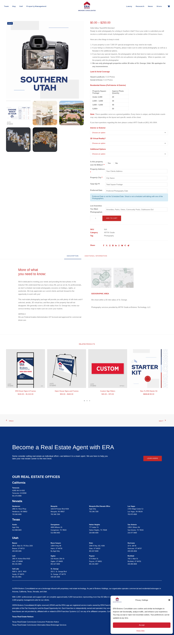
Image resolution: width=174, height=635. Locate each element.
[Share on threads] (109, 245)
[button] (169, 600)
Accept (141, 625)
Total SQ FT (95, 184)
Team (6, 6)
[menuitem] (7, 6)
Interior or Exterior (98, 128)
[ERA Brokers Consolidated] (87, 6)
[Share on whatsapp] (119, 245)
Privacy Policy (140, 630)
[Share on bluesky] (122, 245)
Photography (109, 236)
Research (140, 6)
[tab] (96, 257)
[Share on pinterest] (112, 245)
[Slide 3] (89, 400)
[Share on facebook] (103, 245)
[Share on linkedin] (115, 245)
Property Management (36, 6)
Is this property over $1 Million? (97, 163)
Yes (109, 163)
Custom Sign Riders (107, 391)
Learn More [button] (152, 458)
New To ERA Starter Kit (148, 391)
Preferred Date (96, 190)
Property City (96, 177)
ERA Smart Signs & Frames (25, 391)
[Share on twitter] (106, 245)
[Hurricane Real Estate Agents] (65, 560)
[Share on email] (128, 245)
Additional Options (98, 149)
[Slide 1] (84, 400)
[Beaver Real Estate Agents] (27, 547)
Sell (21, 6)
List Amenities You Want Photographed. (96, 209)
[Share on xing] (125, 245)
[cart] (169, 6)
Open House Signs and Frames (66, 391)
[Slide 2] (87, 400)
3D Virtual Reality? (98, 138)
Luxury (129, 6)
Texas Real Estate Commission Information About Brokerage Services (39, 625)
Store (159, 6)
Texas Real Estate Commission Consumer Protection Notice (35, 622)
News (150, 6)
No (116, 163)
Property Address (97, 170)
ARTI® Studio (109, 232)
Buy (14, 6)
